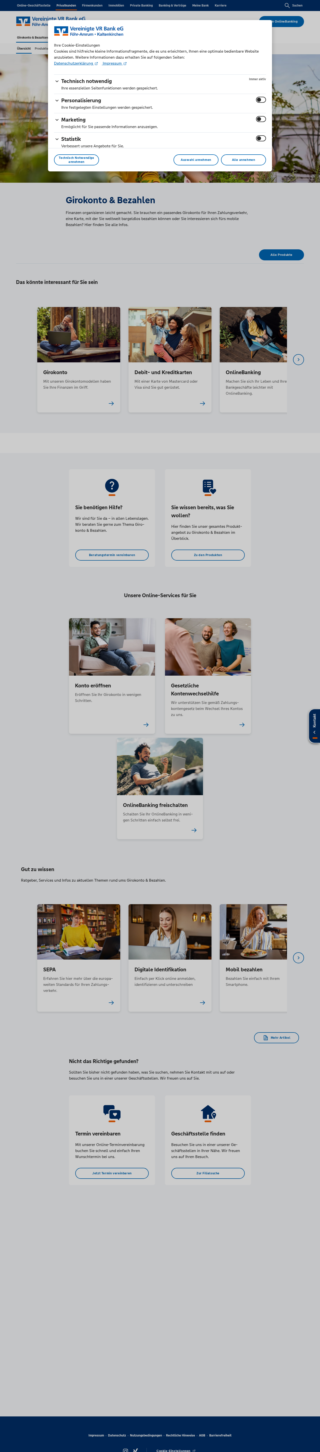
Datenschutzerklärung (74, 63)
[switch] (261, 100)
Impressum (112, 63)
